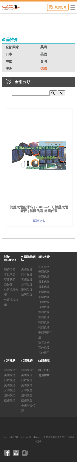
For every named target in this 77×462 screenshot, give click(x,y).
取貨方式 (44, 342)
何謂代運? (27, 370)
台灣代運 (44, 307)
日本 (9, 54)
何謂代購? (10, 370)
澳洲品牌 (26, 289)
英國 (43, 54)
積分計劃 (44, 370)
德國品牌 (26, 294)
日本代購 (44, 281)
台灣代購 (44, 301)
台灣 (43, 61)
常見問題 (9, 274)
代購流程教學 (11, 292)
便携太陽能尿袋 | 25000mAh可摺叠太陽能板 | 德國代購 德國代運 (39, 209)
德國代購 (44, 322)
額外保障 (44, 347)
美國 (43, 47)
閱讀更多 (39, 221)
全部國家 (12, 47)
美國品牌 (26, 269)
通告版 (8, 284)
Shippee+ (43, 266)
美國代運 (44, 276)
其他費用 (44, 352)
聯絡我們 (9, 279)
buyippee (11, 7)
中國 (9, 61)
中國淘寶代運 (45, 335)
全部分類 (22, 82)
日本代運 (44, 286)
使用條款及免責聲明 (56, 437)
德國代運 (44, 327)
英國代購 (44, 291)
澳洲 (9, 68)
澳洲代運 (44, 317)
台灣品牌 (26, 284)
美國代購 (44, 271)
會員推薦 (44, 375)
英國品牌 (26, 279)
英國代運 (44, 296)
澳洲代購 (44, 312)
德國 (43, 68)
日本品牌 (26, 274)
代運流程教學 (11, 302)
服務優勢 (9, 269)
